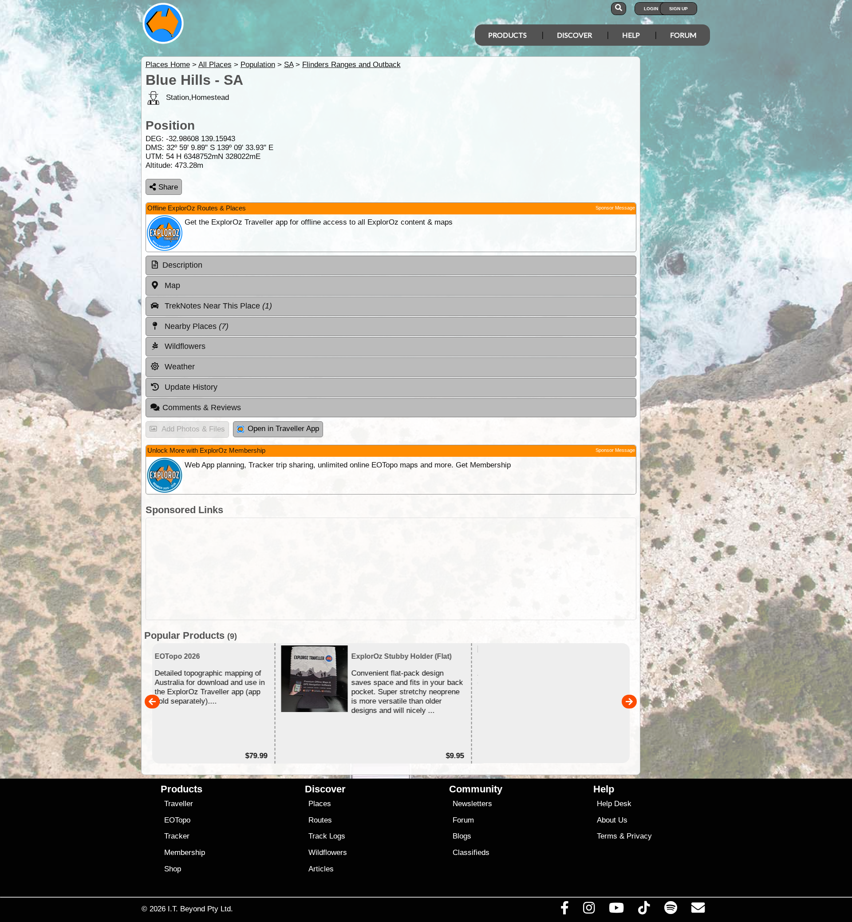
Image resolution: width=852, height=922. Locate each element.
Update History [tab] (189, 387)
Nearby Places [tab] (195, 326)
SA (288, 64)
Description (182, 265)
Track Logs (326, 836)
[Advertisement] (434, 569)
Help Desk (614, 803)
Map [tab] (171, 285)
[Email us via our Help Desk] (698, 910)
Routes (320, 820)
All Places (215, 64)
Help (631, 35)
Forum (683, 35)
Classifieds (471, 852)
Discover (574, 35)
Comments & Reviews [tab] (201, 407)
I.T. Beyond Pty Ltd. (200, 908)
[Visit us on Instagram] (589, 910)
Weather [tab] (178, 366)
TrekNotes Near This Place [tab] (217, 305)
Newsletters (472, 803)
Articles (321, 869)
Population (258, 64)
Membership (184, 852)
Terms (607, 836)
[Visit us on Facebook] (564, 910)
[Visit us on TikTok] (644, 910)
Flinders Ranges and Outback (351, 64)
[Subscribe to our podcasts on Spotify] (670, 910)
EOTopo (177, 820)
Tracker (176, 836)
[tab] (391, 265)
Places (319, 803)
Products (507, 35)
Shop (172, 869)
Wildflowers (327, 852)
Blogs (462, 836)
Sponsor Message (615, 207)
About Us (612, 820)
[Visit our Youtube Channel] (616, 910)
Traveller (178, 803)
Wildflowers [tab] (183, 346)
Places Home (168, 64)
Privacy (639, 836)
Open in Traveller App (283, 428)
